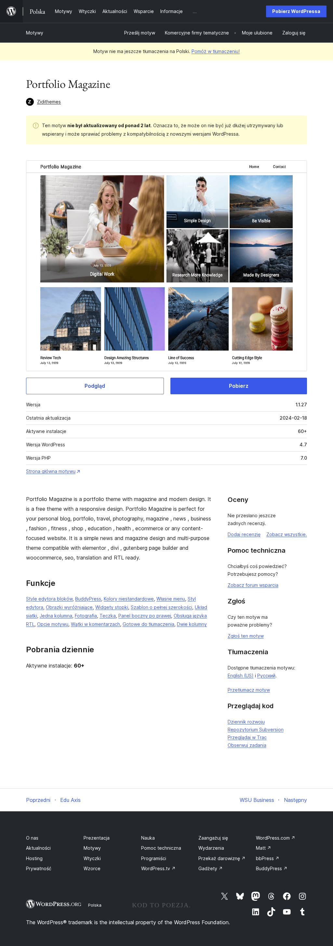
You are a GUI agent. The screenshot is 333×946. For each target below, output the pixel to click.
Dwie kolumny (192, 624)
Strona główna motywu (50, 471)
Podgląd (95, 386)
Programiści (153, 858)
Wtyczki (92, 858)
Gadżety (210, 868)
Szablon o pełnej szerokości (161, 607)
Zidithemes (49, 101)
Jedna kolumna (56, 615)
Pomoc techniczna (161, 848)
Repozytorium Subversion (256, 729)
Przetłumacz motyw (249, 690)
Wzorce (92, 868)
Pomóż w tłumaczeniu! (216, 51)
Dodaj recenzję (244, 534)
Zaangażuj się (213, 838)
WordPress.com (275, 838)
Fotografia (86, 615)
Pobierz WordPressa (296, 11)
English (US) (241, 675)
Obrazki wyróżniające (69, 607)
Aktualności (38, 848)
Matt (263, 848)
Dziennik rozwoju (246, 721)
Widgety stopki (111, 607)
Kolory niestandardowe (129, 598)
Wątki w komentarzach (95, 624)
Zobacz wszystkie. (286, 534)
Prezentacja (97, 838)
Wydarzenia (211, 848)
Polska (94, 905)
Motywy (34, 32)
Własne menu (170, 598)
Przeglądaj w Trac (247, 737)
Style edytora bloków (49, 598)
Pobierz (238, 386)
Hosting (34, 858)
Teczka (108, 615)
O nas (32, 838)
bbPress (267, 858)
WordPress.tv (158, 868)
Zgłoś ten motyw (246, 636)
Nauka (148, 838)
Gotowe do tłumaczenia (148, 624)
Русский (266, 675)
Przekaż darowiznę (222, 858)
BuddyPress (88, 598)
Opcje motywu (52, 624)
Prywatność (38, 868)
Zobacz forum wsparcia (253, 585)
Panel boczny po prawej (144, 615)
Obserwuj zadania (247, 745)
